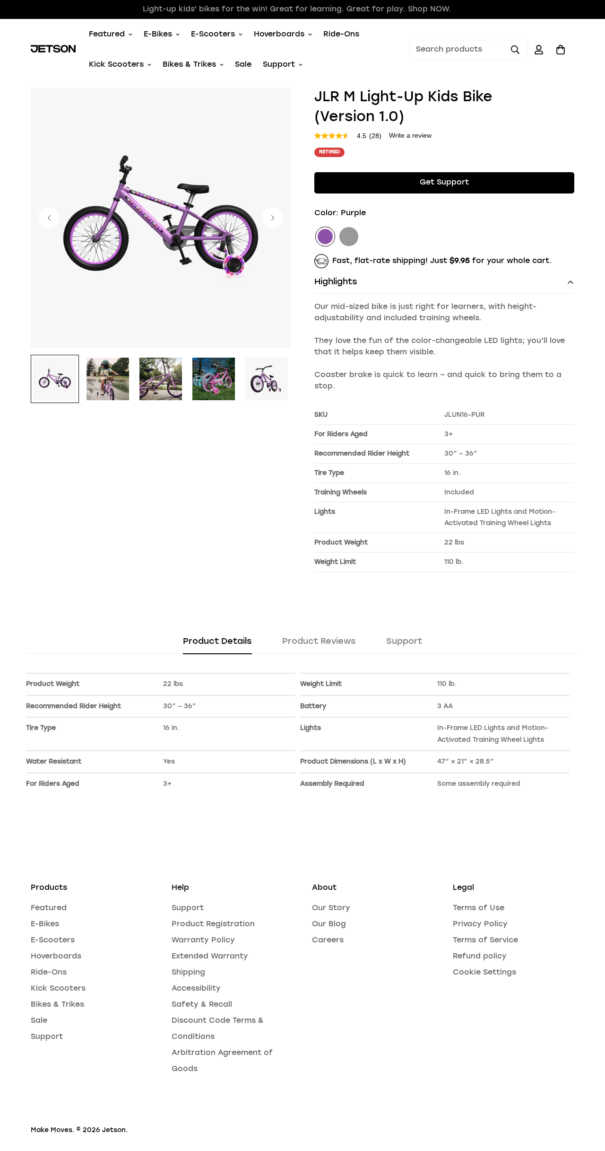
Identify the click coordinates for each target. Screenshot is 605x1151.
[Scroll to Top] (586, 1099)
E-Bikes (158, 34)
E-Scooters (213, 34)
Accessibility (196, 989)
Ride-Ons (341, 34)
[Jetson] (53, 49)
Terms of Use (478, 908)
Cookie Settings (484, 972)
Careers (328, 940)
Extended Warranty (210, 956)
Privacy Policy (480, 924)
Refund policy (480, 956)
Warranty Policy (203, 940)
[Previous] (49, 217)
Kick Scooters (116, 65)
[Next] (272, 217)
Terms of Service (485, 940)
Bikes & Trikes (189, 65)
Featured (107, 34)
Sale (243, 65)
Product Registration (213, 924)
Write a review (410, 135)
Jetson (114, 1130)
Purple (325, 236)
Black (348, 236)
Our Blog (329, 924)
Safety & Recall (202, 1005)
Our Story (331, 908)
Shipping (188, 972)
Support (279, 65)
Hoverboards (279, 34)
